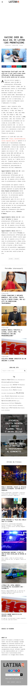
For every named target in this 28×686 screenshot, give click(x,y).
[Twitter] (9, 66)
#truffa (3, 410)
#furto (10, 389)
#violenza (7, 410)
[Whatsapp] (19, 66)
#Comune (16, 382)
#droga (3, 387)
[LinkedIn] (16, 671)
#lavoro (3, 396)
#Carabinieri (21, 379)
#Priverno (21, 398)
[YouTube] (19, 671)
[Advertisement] (14, 19)
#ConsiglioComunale (5, 384)
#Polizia (13, 398)
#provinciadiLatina (9, 400)
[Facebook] (4, 66)
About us (18, 682)
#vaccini (17, 258)
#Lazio (7, 396)
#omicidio (8, 398)
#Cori (11, 384)
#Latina (11, 258)
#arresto (16, 379)
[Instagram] (14, 671)
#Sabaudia (18, 403)
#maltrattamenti (21, 396)
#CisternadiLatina (8, 382)
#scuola (15, 405)
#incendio (19, 389)
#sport (7, 407)
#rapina (17, 400)
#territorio (21, 407)
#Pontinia (17, 398)
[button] (24, 370)
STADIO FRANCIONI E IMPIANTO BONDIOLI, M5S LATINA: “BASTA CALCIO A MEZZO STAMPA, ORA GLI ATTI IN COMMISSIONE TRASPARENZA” (13, 299)
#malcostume (13, 396)
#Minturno (3, 398)
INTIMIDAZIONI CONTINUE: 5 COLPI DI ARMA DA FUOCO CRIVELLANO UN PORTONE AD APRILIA (14, 554)
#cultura (22, 384)
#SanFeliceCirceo (5, 405)
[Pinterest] (14, 66)
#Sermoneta (20, 405)
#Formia (19, 387)
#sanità (10, 405)
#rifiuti (12, 403)
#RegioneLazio (5, 403)
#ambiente (4, 379)
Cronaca (21, 45)
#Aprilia (10, 379)
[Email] (24, 66)
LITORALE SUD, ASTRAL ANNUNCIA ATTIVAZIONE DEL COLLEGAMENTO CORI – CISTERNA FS (13, 586)
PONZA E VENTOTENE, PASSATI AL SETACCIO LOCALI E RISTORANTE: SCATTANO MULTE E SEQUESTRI (14, 488)
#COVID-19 (16, 384)
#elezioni (8, 387)
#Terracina (13, 407)
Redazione (8, 45)
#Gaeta (15, 389)
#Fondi (13, 387)
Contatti (13, 682)
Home (8, 682)
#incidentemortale (11, 393)
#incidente (4, 393)
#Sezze (3, 407)
